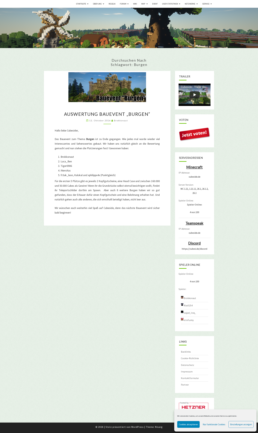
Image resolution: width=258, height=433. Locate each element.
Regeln (112, 3)
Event (155, 3)
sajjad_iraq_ (190, 312)
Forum (123, 3)
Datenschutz (187, 364)
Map (143, 3)
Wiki (135, 3)
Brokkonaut (121, 120)
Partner (185, 384)
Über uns (97, 3)
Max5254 (188, 305)
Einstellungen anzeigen (241, 424)
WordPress (137, 426)
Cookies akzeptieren (188, 424)
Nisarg (159, 426)
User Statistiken (170, 3)
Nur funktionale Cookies (214, 424)
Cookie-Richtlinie (190, 358)
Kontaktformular (190, 378)
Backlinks (186, 351)
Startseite (81, 3)
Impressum (187, 371)
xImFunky (189, 319)
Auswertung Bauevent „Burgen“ (107, 114)
